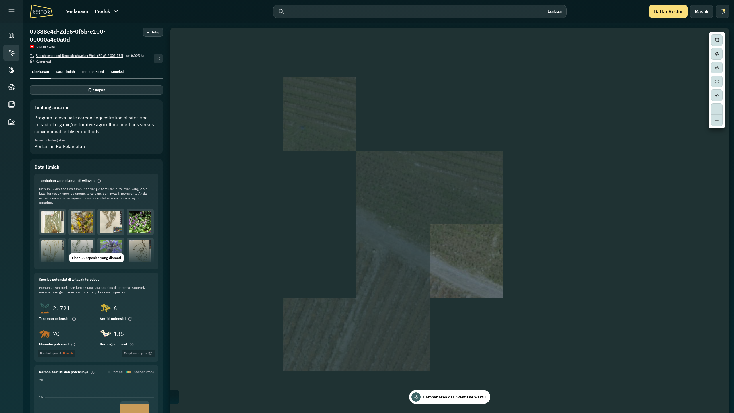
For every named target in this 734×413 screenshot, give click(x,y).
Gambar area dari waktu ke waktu (454, 397)
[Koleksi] (11, 104)
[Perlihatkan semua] (717, 81)
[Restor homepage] (41, 11)
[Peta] (11, 36)
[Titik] (11, 70)
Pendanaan (76, 11)
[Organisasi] (11, 122)
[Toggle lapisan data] (717, 54)
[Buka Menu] (11, 11)
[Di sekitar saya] (717, 95)
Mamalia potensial (54, 344)
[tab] (40, 71)
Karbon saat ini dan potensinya (63, 372)
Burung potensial (113, 344)
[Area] (11, 53)
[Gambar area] (717, 40)
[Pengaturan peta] (717, 67)
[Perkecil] (717, 120)
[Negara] (11, 87)
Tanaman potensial (54, 318)
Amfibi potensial (113, 318)
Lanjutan (555, 11)
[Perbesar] (717, 109)
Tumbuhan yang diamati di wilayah (67, 180)
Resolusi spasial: (56, 353)
